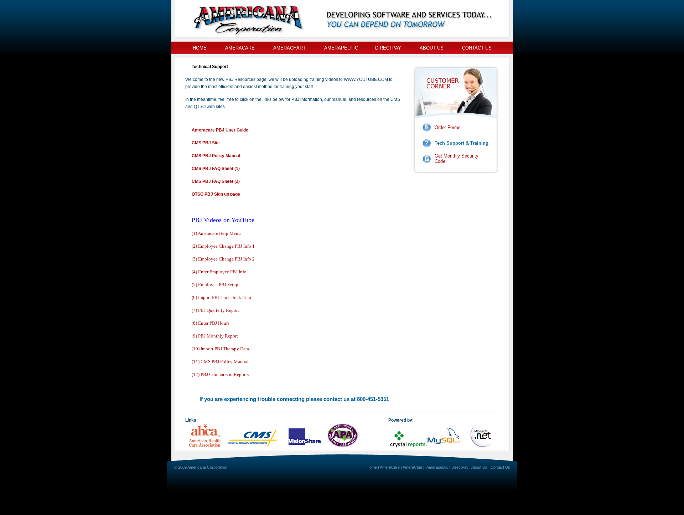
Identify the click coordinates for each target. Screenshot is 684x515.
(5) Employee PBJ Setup (215, 284)
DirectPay (388, 48)
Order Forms (448, 127)
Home (200, 48)
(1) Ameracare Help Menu (216, 233)
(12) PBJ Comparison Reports (220, 374)
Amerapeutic (341, 48)
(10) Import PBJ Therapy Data (220, 348)
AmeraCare (240, 48)
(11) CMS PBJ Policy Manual (220, 361)
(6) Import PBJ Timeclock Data (221, 297)
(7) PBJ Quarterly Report (215, 310)
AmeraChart (289, 48)
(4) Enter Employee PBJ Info (219, 271)
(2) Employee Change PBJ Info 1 (223, 246)
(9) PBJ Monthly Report (215, 336)
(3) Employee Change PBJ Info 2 (223, 259)
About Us (432, 48)
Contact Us (477, 48)
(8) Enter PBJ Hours (210, 323)
